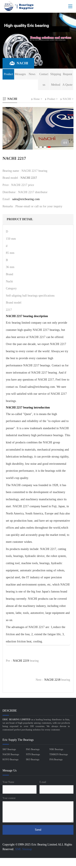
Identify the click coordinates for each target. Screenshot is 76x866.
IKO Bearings (32, 759)
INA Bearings (55, 759)
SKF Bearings (9, 749)
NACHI (67, 99)
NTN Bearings (33, 754)
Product (51, 99)
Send (38, 829)
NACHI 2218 (52, 679)
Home (37, 99)
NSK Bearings (56, 749)
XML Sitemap (23, 849)
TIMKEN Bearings (58, 754)
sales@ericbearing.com (26, 199)
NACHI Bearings (11, 754)
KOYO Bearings (10, 759)
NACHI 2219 (21, 660)
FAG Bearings (32, 749)
